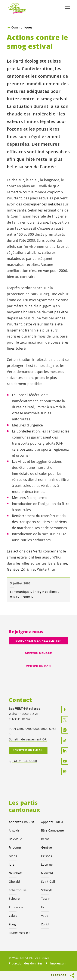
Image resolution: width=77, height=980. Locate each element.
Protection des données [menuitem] (26, 963)
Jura (12, 864)
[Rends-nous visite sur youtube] (64, 761)
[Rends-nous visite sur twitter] (64, 719)
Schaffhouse (18, 890)
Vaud (44, 916)
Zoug (12, 924)
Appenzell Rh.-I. (52, 822)
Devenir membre (38, 653)
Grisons (46, 856)
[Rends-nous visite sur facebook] (64, 709)
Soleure (14, 898)
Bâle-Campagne (52, 830)
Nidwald (47, 873)
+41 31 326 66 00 (24, 761)
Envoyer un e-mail (28, 750)
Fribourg (15, 847)
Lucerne (47, 864)
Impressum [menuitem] (58, 963)
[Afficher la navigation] (67, 8)
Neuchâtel (16, 873)
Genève (46, 847)
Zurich (45, 924)
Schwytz (47, 890)
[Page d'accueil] (17, 9)
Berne (45, 839)
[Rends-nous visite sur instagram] (64, 730)
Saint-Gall (48, 881)
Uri (43, 907)
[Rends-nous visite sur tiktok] (64, 740)
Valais (13, 916)
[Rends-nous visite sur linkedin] (64, 750)
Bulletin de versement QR (28, 739)
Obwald (14, 881)
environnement (21, 596)
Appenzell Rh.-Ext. (22, 822)
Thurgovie (16, 907)
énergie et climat (45, 592)
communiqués (20, 592)
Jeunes (19, 933)
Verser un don (38, 666)
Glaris (13, 856)
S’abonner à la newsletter (38, 640)
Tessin (45, 898)
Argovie (14, 830)
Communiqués (21, 27)
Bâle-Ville (15, 839)
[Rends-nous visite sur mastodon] (64, 771)
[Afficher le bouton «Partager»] (72, 975)
